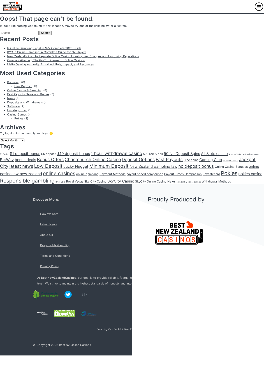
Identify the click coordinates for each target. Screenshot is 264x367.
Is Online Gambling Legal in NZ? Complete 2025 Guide (44, 48)
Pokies (18, 118)
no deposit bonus (196, 166)
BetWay (7, 159)
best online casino (250, 154)
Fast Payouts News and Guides (28, 94)
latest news (21, 166)
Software (13, 106)
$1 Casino (4, 154)
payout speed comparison (144, 174)
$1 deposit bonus (25, 153)
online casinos (59, 173)
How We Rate (49, 214)
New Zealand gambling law (153, 166)
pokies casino (250, 174)
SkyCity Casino (120, 181)
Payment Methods (112, 174)
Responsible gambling (27, 180)
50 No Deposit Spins (182, 153)
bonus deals (25, 159)
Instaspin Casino (230, 160)
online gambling (87, 174)
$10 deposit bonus (73, 153)
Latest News (48, 224)
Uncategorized (17, 110)
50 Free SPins (153, 154)
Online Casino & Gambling (24, 90)
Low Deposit (23, 86)
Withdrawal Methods (216, 181)
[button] (259, 7)
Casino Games (17, 114)
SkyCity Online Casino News (155, 181)
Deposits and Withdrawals (25, 102)
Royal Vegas (74, 181)
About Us (46, 235)
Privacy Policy (49, 266)
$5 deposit (48, 154)
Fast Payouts (169, 159)
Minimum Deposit (109, 166)
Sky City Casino (95, 181)
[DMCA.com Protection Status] (64, 313)
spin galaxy (182, 182)
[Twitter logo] (68, 294)
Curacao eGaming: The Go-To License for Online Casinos (46, 60)
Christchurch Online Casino (93, 159)
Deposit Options (138, 159)
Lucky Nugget (75, 166)
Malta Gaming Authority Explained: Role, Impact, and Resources (50, 64)
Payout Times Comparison (183, 174)
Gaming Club (210, 159)
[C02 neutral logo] (46, 294)
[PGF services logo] (89, 313)
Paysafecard (211, 174)
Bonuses (12, 82)
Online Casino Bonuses (231, 166)
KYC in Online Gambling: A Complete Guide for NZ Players (46, 52)
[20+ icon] (84, 294)
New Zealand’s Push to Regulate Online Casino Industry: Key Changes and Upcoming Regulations (73, 56)
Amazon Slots (235, 154)
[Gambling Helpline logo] (42, 313)
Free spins (191, 160)
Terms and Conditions (55, 255)
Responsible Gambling (55, 245)
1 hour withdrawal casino (116, 153)
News (11, 98)
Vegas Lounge (194, 182)
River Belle (60, 182)
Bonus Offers (50, 159)
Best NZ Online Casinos (75, 345)
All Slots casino (214, 153)
